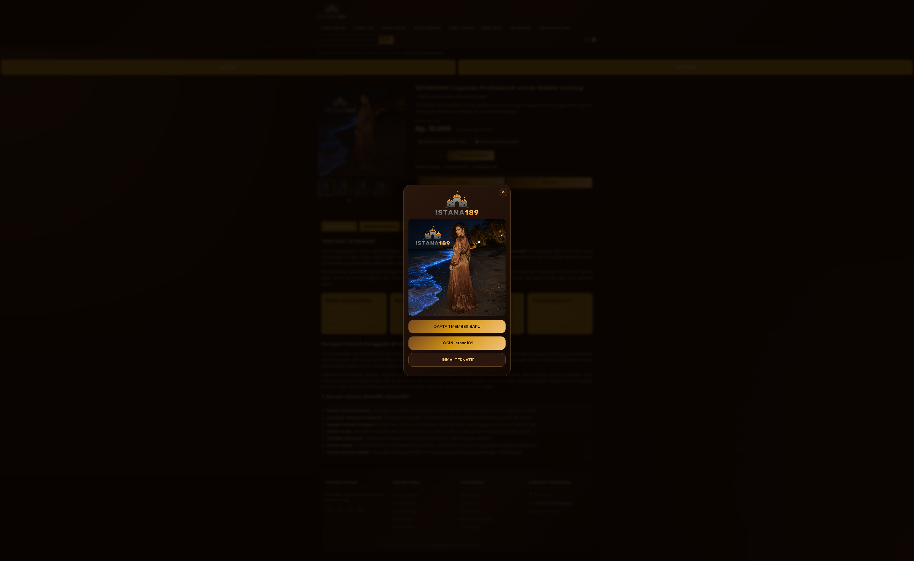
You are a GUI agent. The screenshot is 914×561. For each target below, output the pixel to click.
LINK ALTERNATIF (457, 360)
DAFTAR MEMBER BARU (457, 326)
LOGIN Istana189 (457, 343)
